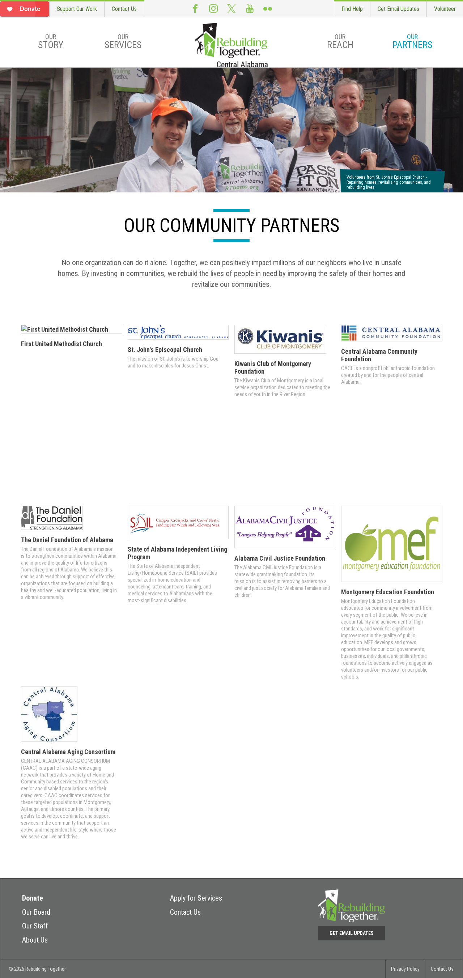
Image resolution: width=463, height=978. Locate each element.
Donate (32, 898)
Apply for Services (196, 898)
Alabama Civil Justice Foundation (279, 558)
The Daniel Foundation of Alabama (67, 540)
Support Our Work (77, 8)
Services (123, 41)
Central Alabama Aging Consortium (68, 752)
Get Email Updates (398, 8)
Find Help (352, 8)
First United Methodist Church (61, 344)
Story (50, 41)
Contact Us (124, 8)
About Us (35, 940)
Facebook (195, 8)
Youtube (250, 8)
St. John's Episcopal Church (165, 349)
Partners (412, 41)
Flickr (268, 8)
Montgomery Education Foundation (387, 592)
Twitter (231, 8)
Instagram (213, 8)
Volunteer (445, 8)
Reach (340, 41)
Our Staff (35, 926)
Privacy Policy (405, 969)
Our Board (36, 912)
